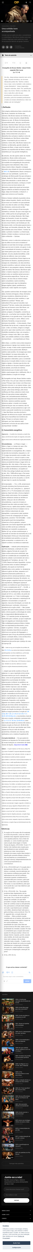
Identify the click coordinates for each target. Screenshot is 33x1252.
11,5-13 (7, 720)
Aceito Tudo (16, 1243)
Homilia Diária (5, 26)
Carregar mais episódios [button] (16, 1163)
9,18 (22, 714)
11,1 (25, 714)
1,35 (8, 714)
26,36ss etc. (11, 716)
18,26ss (8, 650)
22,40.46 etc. (20, 720)
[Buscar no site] (30, 2)
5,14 (6, 171)
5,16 (14, 714)
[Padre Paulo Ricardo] (16, 2)
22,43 (3, 716)
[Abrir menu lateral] (3, 2)
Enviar (16, 1200)
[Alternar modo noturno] (26, 2)
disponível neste (20, 745)
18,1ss (14, 720)
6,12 (18, 714)
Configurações (16, 1247)
